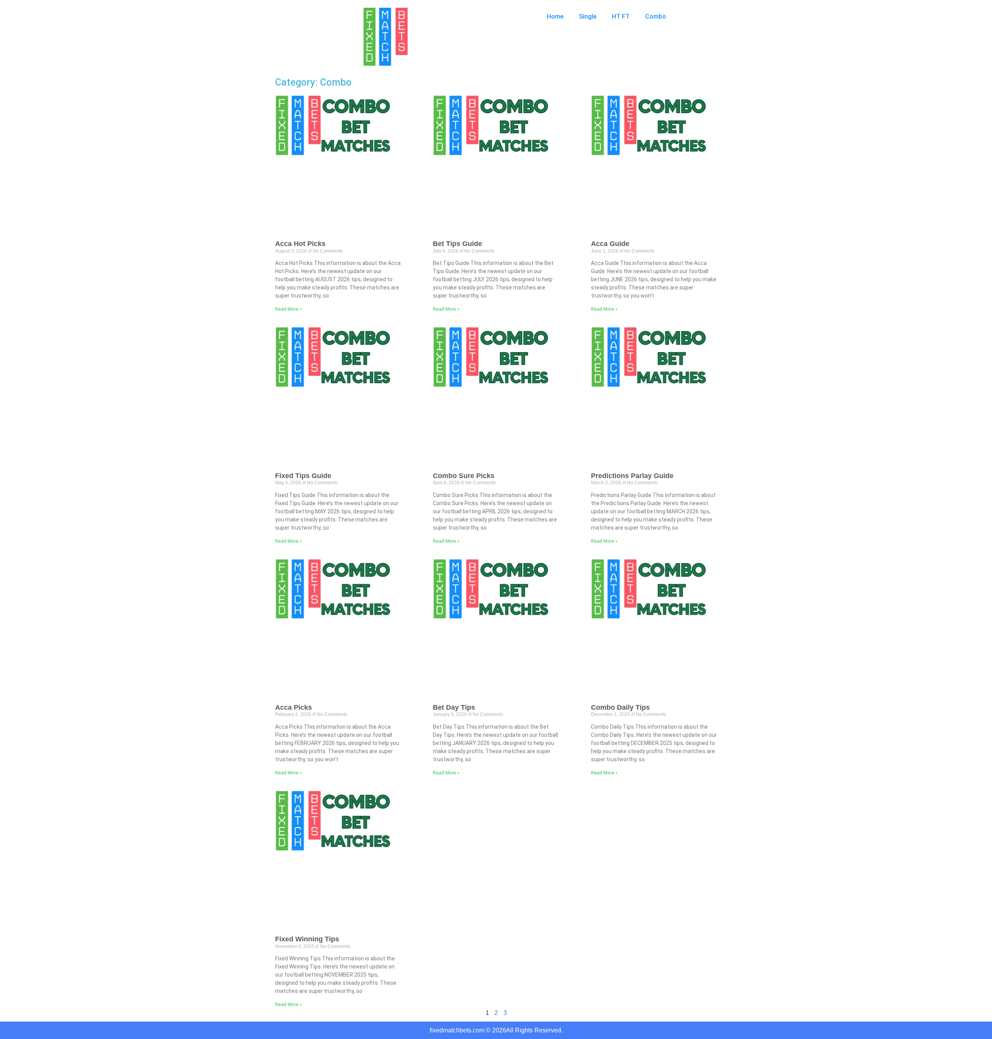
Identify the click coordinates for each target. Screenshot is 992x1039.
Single (587, 16)
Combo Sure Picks (463, 476)
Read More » (288, 309)
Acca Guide (610, 244)
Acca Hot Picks (300, 244)
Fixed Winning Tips (307, 939)
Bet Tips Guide (457, 244)
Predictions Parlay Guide (632, 476)
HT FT (621, 16)
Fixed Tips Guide (303, 476)
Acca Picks (293, 707)
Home (555, 16)
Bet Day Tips (454, 707)
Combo (655, 16)
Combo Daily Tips (620, 707)
